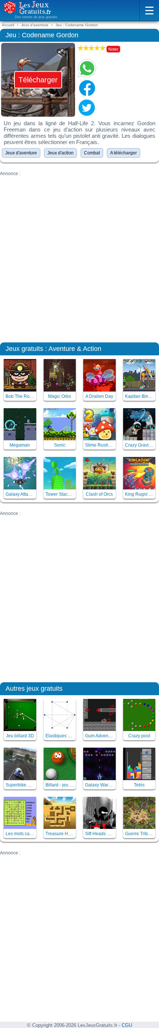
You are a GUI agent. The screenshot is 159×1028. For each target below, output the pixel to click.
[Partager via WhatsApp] (87, 68)
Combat (92, 153)
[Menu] (149, 10)
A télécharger (123, 153)
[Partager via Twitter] (87, 107)
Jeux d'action (60, 153)
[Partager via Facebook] (87, 88)
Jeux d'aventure (21, 153)
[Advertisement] (79, 255)
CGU (127, 1025)
